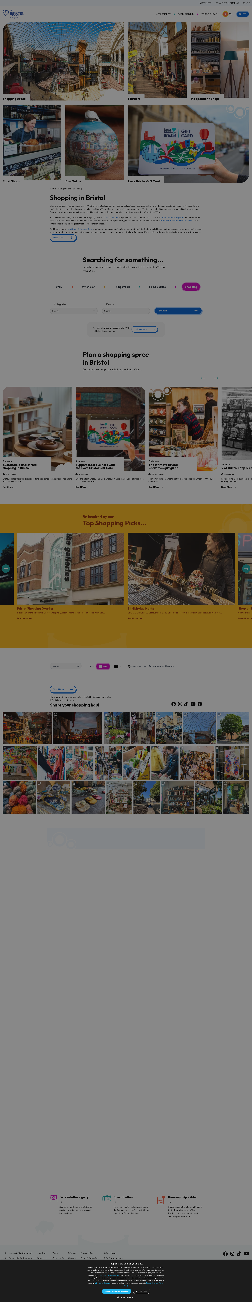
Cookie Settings (152, 1283)
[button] (126, 1297)
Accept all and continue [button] (116, 1291)
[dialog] (126, 1281)
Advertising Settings (102, 1283)
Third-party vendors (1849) (109, 1275)
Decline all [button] (141, 1291)
